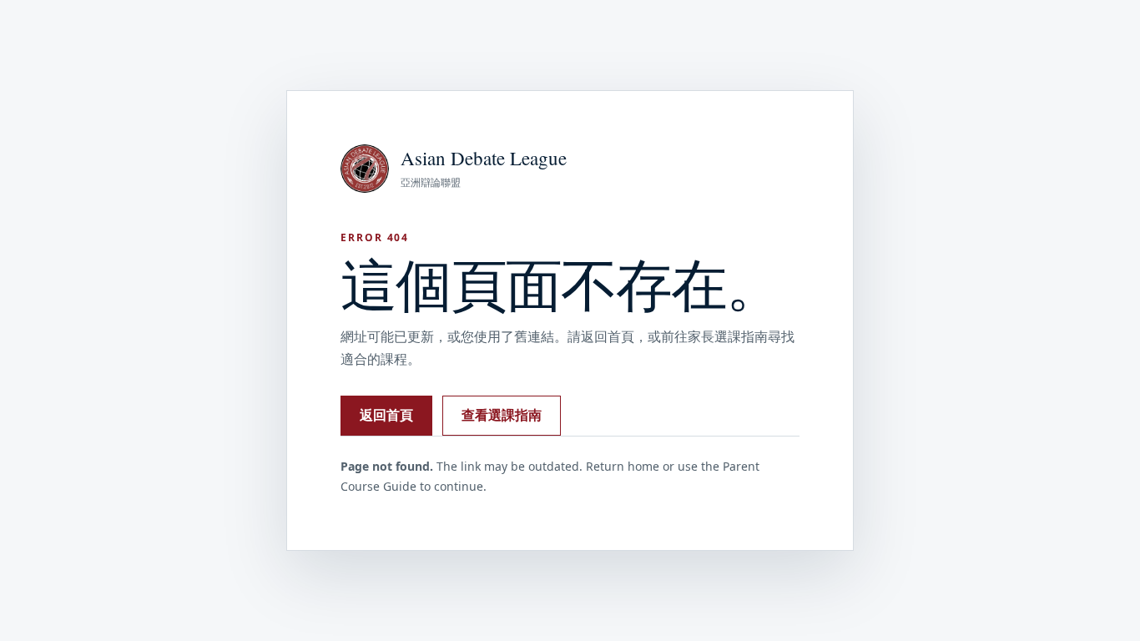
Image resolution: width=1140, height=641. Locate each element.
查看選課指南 (502, 415)
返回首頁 (386, 415)
